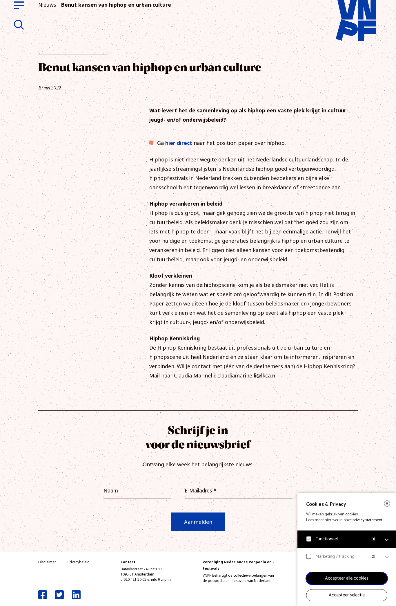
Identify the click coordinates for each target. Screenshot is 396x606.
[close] (387, 503)
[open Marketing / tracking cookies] (386, 557)
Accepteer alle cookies (346, 578)
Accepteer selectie (347, 595)
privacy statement (367, 520)
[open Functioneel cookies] (386, 540)
